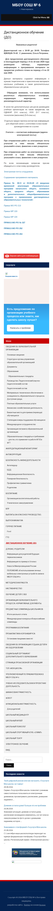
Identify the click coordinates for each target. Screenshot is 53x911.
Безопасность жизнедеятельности (23, 460)
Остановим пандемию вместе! (20, 638)
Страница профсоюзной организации (24, 662)
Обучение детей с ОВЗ (16, 594)
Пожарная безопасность (17, 478)
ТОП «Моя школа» (14, 668)
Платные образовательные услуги (21, 403)
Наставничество (14, 588)
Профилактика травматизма (19, 483)
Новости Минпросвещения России (21, 566)
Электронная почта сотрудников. (18, 172)
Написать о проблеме (20, 328)
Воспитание (11, 493)
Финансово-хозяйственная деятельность (24, 408)
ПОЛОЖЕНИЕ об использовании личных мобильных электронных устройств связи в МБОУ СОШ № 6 (25, 573)
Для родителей (13, 709)
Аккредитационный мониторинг (22, 448)
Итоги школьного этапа (17, 614)
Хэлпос (27, 905)
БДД (9, 470)
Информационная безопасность (21, 474)
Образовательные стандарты (20, 376)
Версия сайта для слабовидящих (23, 256)
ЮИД (8, 750)
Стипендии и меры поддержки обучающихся (26, 420)
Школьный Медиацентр (17, 715)
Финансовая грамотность (18, 692)
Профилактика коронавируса (20, 633)
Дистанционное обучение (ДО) (21, 543)
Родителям (12, 487)
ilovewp (42, 905)
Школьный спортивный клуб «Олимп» (24, 732)
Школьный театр (14, 738)
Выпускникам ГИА (14, 520)
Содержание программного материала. (21, 177)
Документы (12, 367)
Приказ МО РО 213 (12, 205)
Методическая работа (17, 583)
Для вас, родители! (15, 549)
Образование (13, 371)
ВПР (7, 509)
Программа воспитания (17, 628)
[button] (41, 17)
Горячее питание (14, 526)
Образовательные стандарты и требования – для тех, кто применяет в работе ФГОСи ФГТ (25, 439)
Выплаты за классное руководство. (23, 514)
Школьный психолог (16, 726)
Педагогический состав (17, 388)
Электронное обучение (17, 744)
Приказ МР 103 (10, 211)
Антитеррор (12, 465)
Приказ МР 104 (10, 217)
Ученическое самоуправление (20, 503)
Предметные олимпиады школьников (24, 609)
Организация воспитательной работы (23, 498)
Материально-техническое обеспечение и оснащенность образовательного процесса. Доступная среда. (26, 396)
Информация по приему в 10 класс (21, 561)
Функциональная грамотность (21, 704)
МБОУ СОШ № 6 (26, 5)
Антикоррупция (13, 454)
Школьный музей (14, 721)
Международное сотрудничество (21, 424)
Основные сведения (15, 355)
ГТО (7, 537)
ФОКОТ (9, 698)
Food (9, 531)
